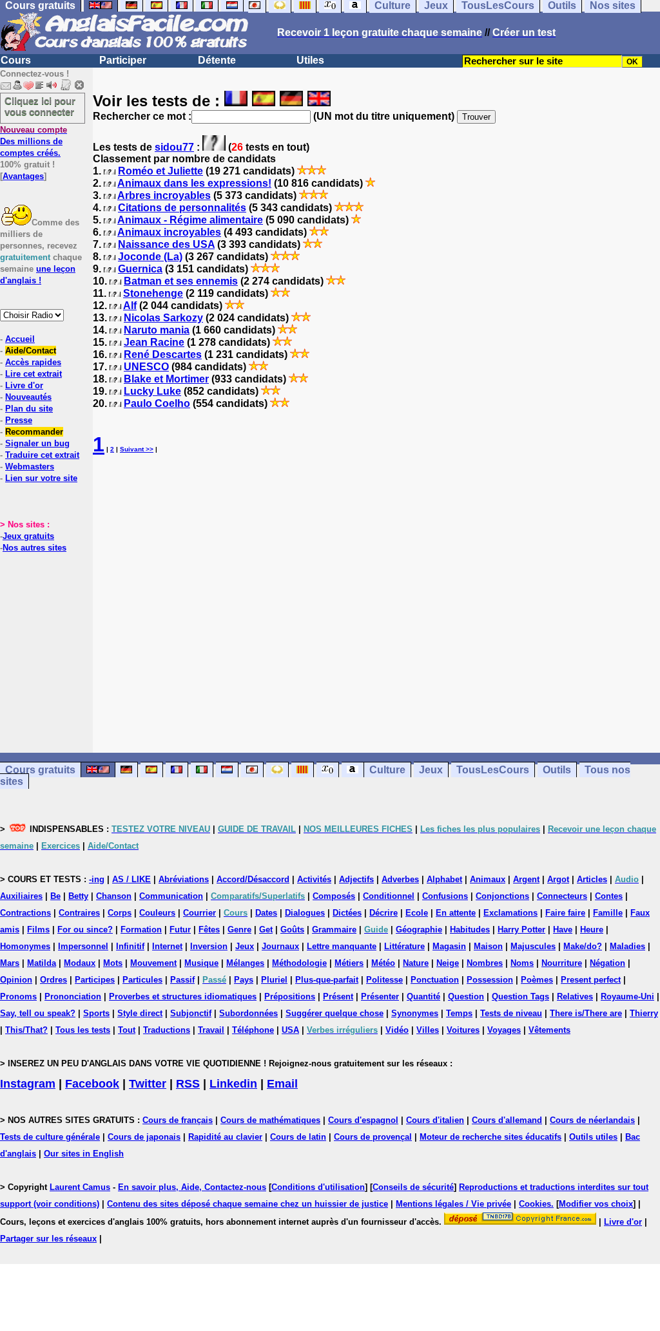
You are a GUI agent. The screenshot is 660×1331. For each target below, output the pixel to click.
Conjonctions (502, 896)
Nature (416, 963)
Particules (142, 980)
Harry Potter (521, 929)
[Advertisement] (376, 604)
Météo (383, 963)
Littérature (404, 946)
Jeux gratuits (28, 536)
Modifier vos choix (596, 1204)
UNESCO (146, 366)
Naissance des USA (166, 244)
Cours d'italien (435, 1120)
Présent (338, 996)
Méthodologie (299, 963)
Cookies (535, 1204)
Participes (95, 980)
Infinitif (130, 946)
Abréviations (184, 879)
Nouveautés (28, 397)
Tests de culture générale (50, 1137)
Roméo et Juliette (160, 170)
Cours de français (177, 1120)
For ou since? (85, 929)
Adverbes (400, 879)
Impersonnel (83, 946)
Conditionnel (388, 896)
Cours (16, 60)
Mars (9, 963)
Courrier (199, 913)
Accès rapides (33, 362)
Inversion (209, 946)
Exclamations (510, 913)
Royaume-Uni (627, 996)
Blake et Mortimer (166, 378)
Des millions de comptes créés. (33, 141)
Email (282, 1083)
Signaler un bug (37, 443)
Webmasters (29, 466)
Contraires (79, 913)
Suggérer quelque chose (334, 1013)
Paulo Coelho (157, 403)
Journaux (280, 946)
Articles (592, 879)
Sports (96, 1013)
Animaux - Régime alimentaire (190, 219)
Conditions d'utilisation (318, 1187)
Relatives (575, 996)
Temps (459, 1013)
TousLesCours (492, 769)
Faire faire (565, 913)
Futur (180, 929)
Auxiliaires (21, 896)
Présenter (380, 996)
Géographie (419, 929)
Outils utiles (593, 1137)
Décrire (383, 913)
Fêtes (209, 929)
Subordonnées (248, 1013)
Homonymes (25, 946)
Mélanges (245, 963)
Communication (171, 896)
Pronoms (18, 996)
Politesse (384, 980)
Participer (122, 60)
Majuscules (533, 946)
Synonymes (414, 1013)
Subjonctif (190, 1013)
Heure (591, 929)
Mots (112, 963)
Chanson (113, 896)
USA (290, 1030)
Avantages (23, 176)
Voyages (504, 1030)
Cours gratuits (40, 769)
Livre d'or (24, 385)
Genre (239, 929)
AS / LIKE (131, 879)
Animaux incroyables (169, 232)
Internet (167, 946)
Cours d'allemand (507, 1120)
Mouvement (153, 963)
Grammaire (334, 929)
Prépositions (289, 996)
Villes (427, 1030)
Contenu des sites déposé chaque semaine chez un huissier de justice (247, 1204)
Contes (609, 896)
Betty (78, 896)
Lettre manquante (341, 946)
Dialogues (305, 913)
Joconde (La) (150, 256)
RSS (188, 1083)
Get (266, 929)
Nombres (485, 963)
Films (38, 929)
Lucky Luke (152, 391)
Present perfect (591, 980)
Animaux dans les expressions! (194, 183)
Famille (608, 913)
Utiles (310, 60)
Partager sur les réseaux (48, 1238)
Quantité (423, 996)
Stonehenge (153, 293)
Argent (526, 879)
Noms (522, 963)
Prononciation (72, 996)
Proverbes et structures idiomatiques (183, 996)
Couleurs (157, 913)
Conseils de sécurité (413, 1187)
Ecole (416, 913)
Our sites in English (84, 1153)
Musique (201, 963)
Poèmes (537, 980)
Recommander (34, 432)
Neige (447, 963)
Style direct (139, 1013)
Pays (243, 980)
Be (55, 896)
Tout (126, 1030)
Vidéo (397, 1030)
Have (562, 929)
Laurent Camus (80, 1187)
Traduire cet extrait (42, 455)
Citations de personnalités (182, 207)
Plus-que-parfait (326, 980)
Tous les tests (82, 1030)
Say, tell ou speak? (37, 1013)
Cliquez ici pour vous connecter (40, 106)
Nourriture (561, 963)
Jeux (431, 769)
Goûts (292, 929)
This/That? (26, 1030)
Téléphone (253, 1030)
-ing (96, 879)
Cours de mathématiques (270, 1120)
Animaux (487, 879)
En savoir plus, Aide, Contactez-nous (192, 1187)
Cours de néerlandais (592, 1120)
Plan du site (29, 408)
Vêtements (549, 1030)
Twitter (147, 1083)
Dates (266, 913)
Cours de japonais (144, 1137)
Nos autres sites (34, 547)
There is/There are (586, 1013)
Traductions (166, 1030)
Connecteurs (562, 896)
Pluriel (274, 980)
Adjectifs (356, 879)
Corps (119, 913)
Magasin (449, 946)
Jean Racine (154, 342)
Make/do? (582, 946)
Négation (607, 963)
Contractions (25, 913)
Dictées (347, 913)
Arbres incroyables (164, 195)
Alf (130, 305)
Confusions (445, 896)
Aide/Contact (30, 350)
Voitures (463, 1030)
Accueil (20, 339)
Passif (182, 980)
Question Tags (520, 996)
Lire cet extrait (33, 374)
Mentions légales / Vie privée (453, 1204)
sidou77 (174, 147)
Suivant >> (136, 449)
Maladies (627, 946)
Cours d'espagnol (363, 1120)
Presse (18, 420)
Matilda (41, 963)
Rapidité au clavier (225, 1137)
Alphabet (444, 879)
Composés (334, 896)
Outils (557, 769)
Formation (141, 929)
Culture (387, 769)
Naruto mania (156, 330)
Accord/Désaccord (253, 879)
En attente (456, 913)
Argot (558, 879)
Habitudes (470, 929)
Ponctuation (435, 980)
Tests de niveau (511, 1013)
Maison (488, 946)
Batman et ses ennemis (181, 281)
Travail (211, 1030)
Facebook (92, 1083)
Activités (314, 879)
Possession (490, 980)
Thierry (644, 1013)
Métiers (349, 963)
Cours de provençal (373, 1137)
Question (466, 996)
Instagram (27, 1083)
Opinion (16, 980)
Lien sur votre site (41, 478)
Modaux (79, 963)
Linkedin (233, 1083)
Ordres (53, 980)
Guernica (140, 268)
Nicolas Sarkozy (163, 317)
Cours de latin (298, 1137)
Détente (217, 60)
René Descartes (163, 354)
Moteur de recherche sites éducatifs (490, 1137)
